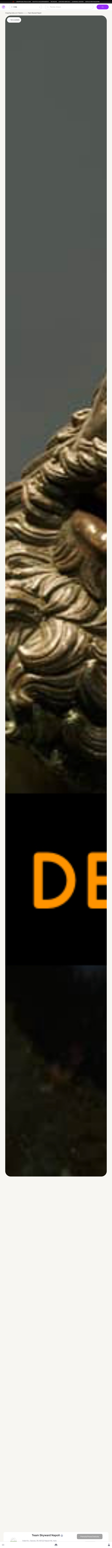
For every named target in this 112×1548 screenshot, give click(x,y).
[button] (3, 1544)
